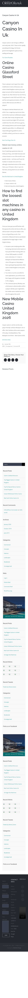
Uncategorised (8, 566)
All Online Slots (6, 339)
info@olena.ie (14, 926)
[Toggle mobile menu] (25, 2)
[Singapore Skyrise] (11, 667)
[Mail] (22, 895)
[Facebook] (22, 887)
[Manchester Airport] (17, 671)
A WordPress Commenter (11, 510)
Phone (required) (5, 892)
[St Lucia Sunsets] (17, 667)
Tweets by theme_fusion (9, 687)
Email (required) (5, 901)
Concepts (6, 549)
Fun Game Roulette (7, 57)
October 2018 (7, 528)
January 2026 (7, 524)
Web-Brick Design (17, 948)
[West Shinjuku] (11, 671)
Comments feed (8, 586)
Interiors (6, 553)
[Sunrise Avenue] (5, 667)
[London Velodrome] (5, 675)
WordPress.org (8, 591)
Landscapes (7, 557)
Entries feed (7, 582)
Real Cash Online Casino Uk (11, 498)
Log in (5, 578)
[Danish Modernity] (5, 671)
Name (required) (5, 882)
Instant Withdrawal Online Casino (13, 494)
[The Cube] (11, 675)
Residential (7, 562)
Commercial (7, 545)
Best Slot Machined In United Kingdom (12, 176)
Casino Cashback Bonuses (11, 475)
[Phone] (22, 899)
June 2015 (6, 533)
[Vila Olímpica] (17, 675)
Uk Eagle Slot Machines (10, 655)
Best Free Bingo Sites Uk (8, 140)
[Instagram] (22, 891)
